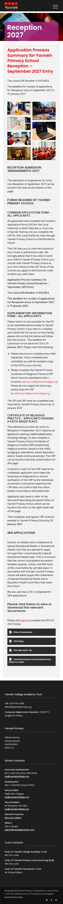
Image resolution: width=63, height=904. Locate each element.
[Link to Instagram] (56, 899)
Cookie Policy (52, 890)
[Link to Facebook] (51, 899)
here (24, 620)
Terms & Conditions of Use (17, 894)
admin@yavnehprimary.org (19, 829)
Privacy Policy (39, 890)
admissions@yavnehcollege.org (40, 381)
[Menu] (54, 6)
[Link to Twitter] (46, 899)
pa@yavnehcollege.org (17, 776)
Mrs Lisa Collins (13, 817)
